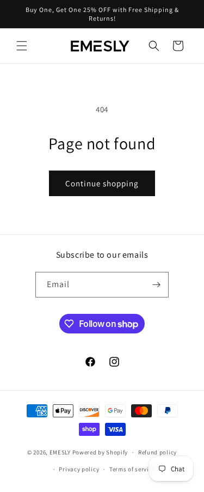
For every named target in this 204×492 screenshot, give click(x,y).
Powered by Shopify (100, 452)
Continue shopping (102, 183)
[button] (22, 46)
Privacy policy (79, 469)
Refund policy (157, 452)
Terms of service (132, 469)
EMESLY (60, 452)
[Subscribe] (156, 284)
